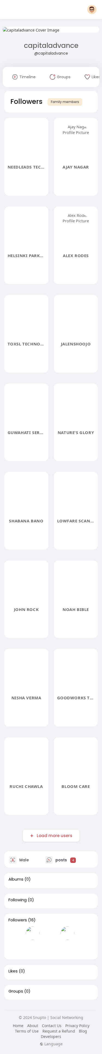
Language (53, 1044)
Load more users (54, 835)
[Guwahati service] (32, 948)
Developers (51, 1036)
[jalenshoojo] (15, 948)
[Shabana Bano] (67, 948)
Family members (65, 101)
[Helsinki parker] (50, 933)
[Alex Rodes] (67, 933)
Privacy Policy (77, 1025)
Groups (15, 991)
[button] (92, 9)
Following (17, 900)
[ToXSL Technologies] (85, 933)
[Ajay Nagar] (32, 933)
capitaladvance (51, 45)
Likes (13, 971)
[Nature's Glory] (50, 948)
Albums (15, 879)
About (32, 1025)
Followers (17, 920)
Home (18, 1025)
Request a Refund (58, 1031)
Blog (83, 1031)
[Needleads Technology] (15, 933)
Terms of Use (27, 1031)
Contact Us (51, 1025)
